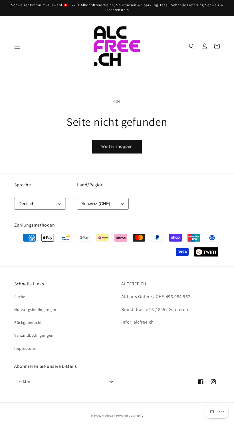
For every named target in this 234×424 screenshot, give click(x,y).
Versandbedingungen (34, 335)
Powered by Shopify (130, 415)
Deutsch (26, 203)
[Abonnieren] (110, 381)
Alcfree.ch (108, 415)
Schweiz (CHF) (95, 203)
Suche (19, 296)
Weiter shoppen (117, 146)
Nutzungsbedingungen (35, 309)
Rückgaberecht (28, 322)
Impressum (24, 348)
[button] (17, 46)
